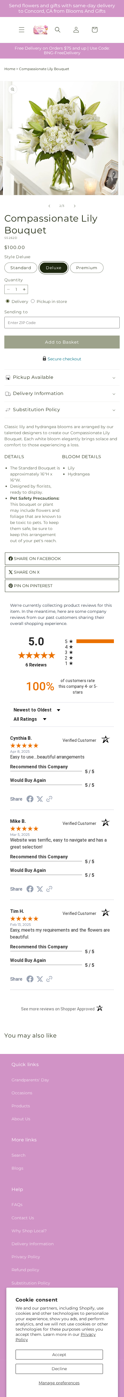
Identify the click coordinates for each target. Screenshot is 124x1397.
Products (21, 1105)
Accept (59, 1354)
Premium (86, 267)
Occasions (22, 1092)
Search (18, 1155)
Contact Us (23, 1217)
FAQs (17, 1204)
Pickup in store (52, 301)
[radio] (89, 641)
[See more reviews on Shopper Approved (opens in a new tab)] (49, 799)
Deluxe (53, 267)
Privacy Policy (26, 1256)
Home (9, 69)
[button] (21, 29)
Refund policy (25, 1269)
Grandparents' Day (30, 1080)
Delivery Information (33, 1243)
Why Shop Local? (29, 1230)
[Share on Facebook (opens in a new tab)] (30, 799)
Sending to (24, 312)
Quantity (13, 279)
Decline (59, 1368)
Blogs (17, 1168)
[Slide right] (74, 206)
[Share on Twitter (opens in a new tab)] (39, 799)
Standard (20, 267)
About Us (21, 1118)
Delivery (20, 301)
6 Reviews (43, 665)
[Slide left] (49, 206)
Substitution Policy (31, 1283)
